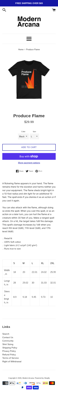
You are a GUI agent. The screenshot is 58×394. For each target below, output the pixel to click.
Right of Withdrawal (11, 361)
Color (23, 131)
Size (34, 131)
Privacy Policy (9, 351)
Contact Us (7, 337)
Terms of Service (10, 358)
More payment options (29, 162)
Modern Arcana (28, 378)
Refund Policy (9, 354)
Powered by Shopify (42, 378)
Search (5, 334)
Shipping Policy (9, 347)
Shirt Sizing (7, 344)
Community (7, 341)
